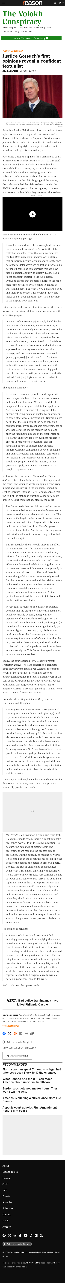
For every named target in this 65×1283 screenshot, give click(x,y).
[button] (61, 3)
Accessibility (34, 1252)
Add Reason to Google (18, 1042)
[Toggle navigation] (3, 3)
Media (6, 1220)
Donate (6, 1196)
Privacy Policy (47, 1252)
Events (6, 1177)
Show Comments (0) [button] (18, 1055)
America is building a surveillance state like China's (32, 1099)
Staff (5, 1184)
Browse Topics (10, 1171)
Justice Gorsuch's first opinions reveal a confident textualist (32, 61)
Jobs (5, 1190)
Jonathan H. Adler (10, 71)
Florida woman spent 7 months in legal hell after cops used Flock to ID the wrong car (32, 1070)
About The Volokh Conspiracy (30, 38)
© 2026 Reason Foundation (15, 1252)
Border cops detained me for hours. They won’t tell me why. (30, 1089)
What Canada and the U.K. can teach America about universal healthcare (27, 1080)
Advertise (7, 1202)
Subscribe (8, 1208)
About (6, 1165)
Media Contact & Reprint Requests (19, 1047)
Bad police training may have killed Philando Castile (32, 1002)
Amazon (7, 1226)
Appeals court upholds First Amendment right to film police (30, 1109)
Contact (7, 1214)
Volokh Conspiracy (13, 50)
